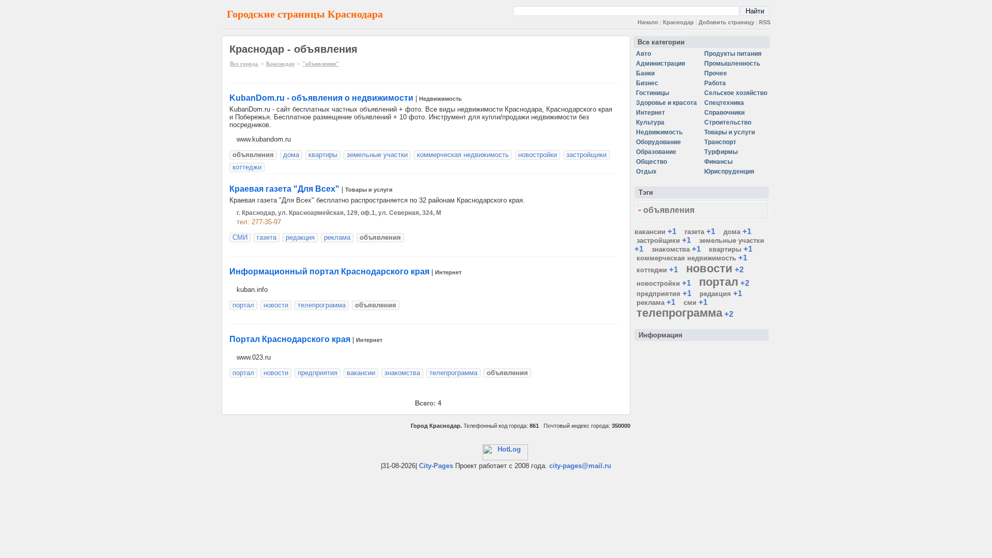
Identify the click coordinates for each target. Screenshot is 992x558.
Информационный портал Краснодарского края (329, 271)
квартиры (322, 155)
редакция (300, 237)
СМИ (240, 237)
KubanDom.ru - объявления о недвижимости (321, 98)
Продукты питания (733, 53)
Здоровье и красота (666, 102)
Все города (244, 63)
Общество (651, 161)
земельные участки (377, 155)
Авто (643, 53)
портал (243, 305)
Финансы (718, 161)
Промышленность (732, 63)
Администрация (660, 63)
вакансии (361, 373)
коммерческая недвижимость (463, 155)
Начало (648, 22)
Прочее (715, 73)
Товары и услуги (369, 190)
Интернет (448, 272)
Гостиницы (652, 93)
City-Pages (436, 466)
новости (276, 305)
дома (291, 155)
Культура (650, 122)
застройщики (586, 155)
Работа (715, 83)
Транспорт (720, 142)
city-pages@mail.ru (580, 466)
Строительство (727, 122)
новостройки (537, 155)
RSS (764, 22)
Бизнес (647, 83)
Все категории (661, 42)
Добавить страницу (726, 22)
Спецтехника (724, 102)
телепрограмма (322, 305)
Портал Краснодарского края (289, 339)
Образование (656, 152)
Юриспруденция (729, 171)
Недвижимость (440, 99)
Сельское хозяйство (735, 93)
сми (690, 302)
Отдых (646, 171)
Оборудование (658, 142)
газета (266, 237)
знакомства (402, 373)
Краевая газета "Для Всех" (284, 188)
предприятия (317, 373)
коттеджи (247, 167)
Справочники (724, 112)
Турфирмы (721, 152)
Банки (645, 73)
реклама (337, 237)
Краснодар (678, 22)
